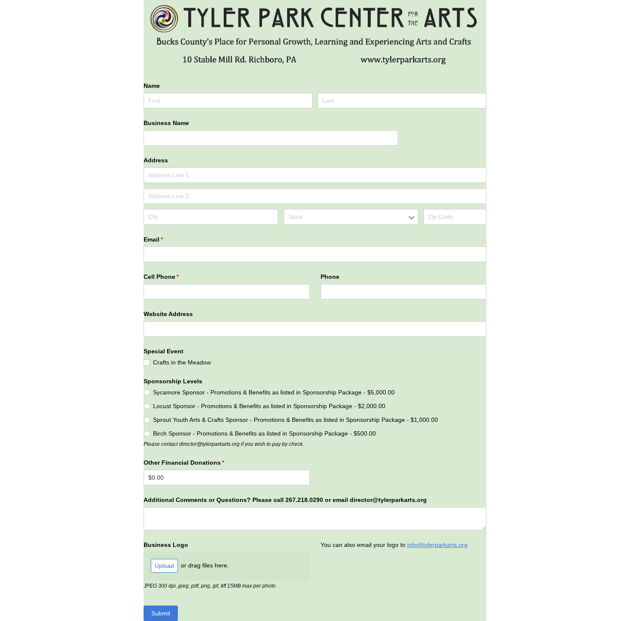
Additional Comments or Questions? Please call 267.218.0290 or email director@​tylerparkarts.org (285, 499)
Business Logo (166, 544)
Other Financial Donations (196, 462)
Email (166, 239)
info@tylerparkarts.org (437, 544)
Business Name (166, 122)
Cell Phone (174, 276)
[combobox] (351, 216)
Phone (330, 276)
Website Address (168, 313)
